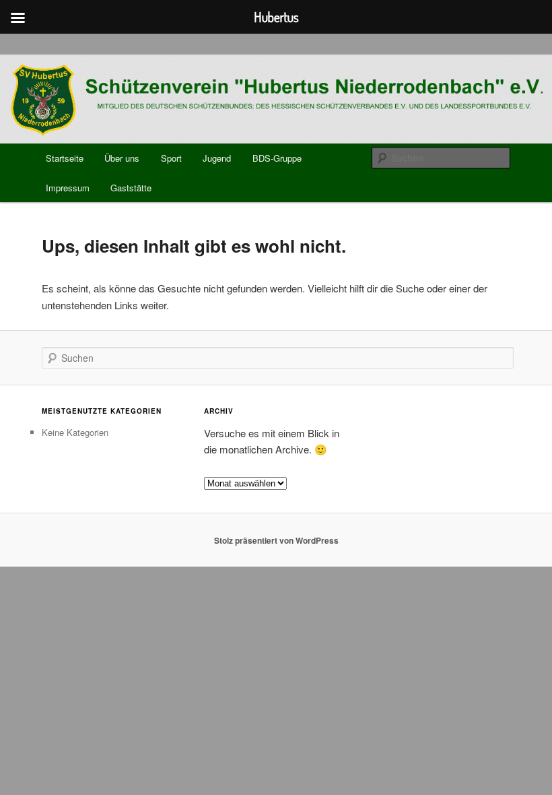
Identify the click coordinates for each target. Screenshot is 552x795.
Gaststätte (130, 187)
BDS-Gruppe (277, 158)
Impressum (68, 187)
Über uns (121, 158)
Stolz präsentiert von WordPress (276, 540)
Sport (171, 158)
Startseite (64, 158)
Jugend (217, 158)
